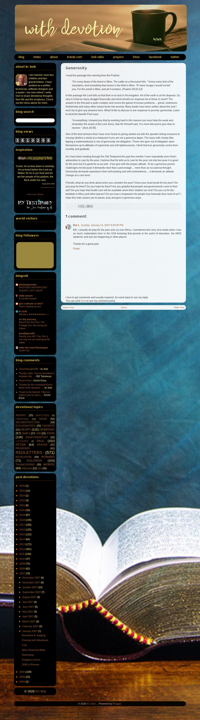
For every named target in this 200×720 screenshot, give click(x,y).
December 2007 (31, 577)
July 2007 (28, 602)
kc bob (23, 311)
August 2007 (29, 597)
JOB (38, 433)
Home (124, 307)
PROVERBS (23, 448)
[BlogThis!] (82, 206)
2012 (22, 549)
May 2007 (28, 611)
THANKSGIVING (25, 464)
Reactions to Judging (33, 635)
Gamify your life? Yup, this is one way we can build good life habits (34, 339)
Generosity (28, 655)
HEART (26, 429)
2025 (22, 490)
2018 (22, 520)
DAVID (43, 419)
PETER (21, 444)
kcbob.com (74, 57)
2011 (22, 554)
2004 (22, 681)
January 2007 (30, 631)
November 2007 (31, 582)
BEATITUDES (42, 415)
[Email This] (79, 206)
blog (21, 57)
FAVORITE (48, 425)
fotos (136, 57)
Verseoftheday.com (48, 187)
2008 (22, 568)
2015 (22, 534)
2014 (22, 539)
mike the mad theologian (33, 347)
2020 (22, 510)
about (54, 57)
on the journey (27, 319)
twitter (175, 57)
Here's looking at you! (30, 306)
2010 (22, 558)
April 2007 (28, 616)
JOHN (50, 433)
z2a (40, 468)
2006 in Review (30, 664)
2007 (22, 573)
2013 (22, 544)
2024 (22, 495)
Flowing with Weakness (35, 640)
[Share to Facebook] (88, 206)
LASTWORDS (22, 441)
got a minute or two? (31, 303)
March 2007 (29, 621)
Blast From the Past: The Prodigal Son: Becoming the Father (33, 325)
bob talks (97, 57)
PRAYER (42, 444)
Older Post (179, 307)
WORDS (49, 464)
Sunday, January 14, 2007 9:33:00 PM (102, 225)
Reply (76, 248)
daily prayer (26, 295)
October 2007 (30, 587)
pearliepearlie (27, 333)
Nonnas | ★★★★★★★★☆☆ (34, 314)
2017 (22, 524)
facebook (155, 57)
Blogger (117, 703)
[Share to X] (85, 206)
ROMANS (48, 456)
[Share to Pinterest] (91, 206)
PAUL (41, 441)
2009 (22, 563)
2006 (22, 672)
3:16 (24, 645)
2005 (22, 677)
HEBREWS (47, 429)
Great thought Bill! (29, 369)
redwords (27, 468)
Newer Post (68, 307)
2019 (22, 515)
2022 (22, 500)
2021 (22, 505)
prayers (118, 57)
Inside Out (24, 350)
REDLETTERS (29, 452)
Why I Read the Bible (33, 650)
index (37, 57)
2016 (22, 529)
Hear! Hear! (25, 380)
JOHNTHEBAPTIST (36, 437)
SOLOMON (34, 460)
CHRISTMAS (22, 419)
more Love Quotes (35, 194)
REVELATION (24, 457)
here (83, 300)
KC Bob (40, 691)
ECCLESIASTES (25, 425)
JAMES (26, 433)
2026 (22, 485)
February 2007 (30, 626)
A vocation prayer (28, 298)
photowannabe (28, 284)
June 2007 (28, 607)
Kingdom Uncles (31, 659)
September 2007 (31, 592)
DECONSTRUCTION (28, 422)
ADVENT (21, 415)
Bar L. (76, 225)
